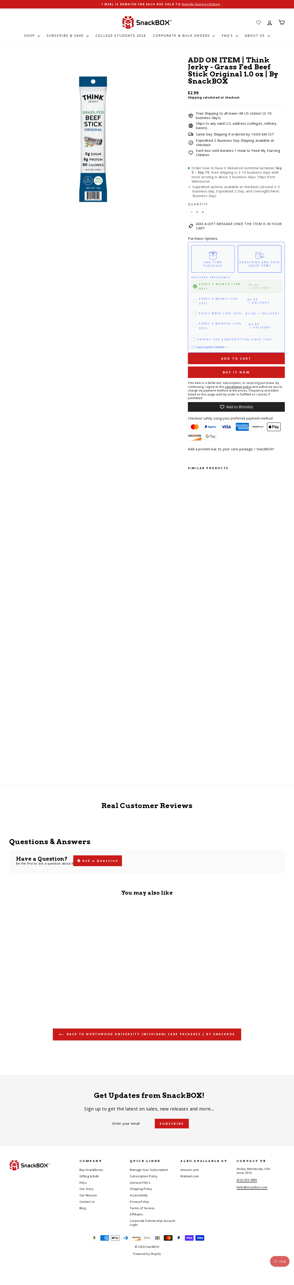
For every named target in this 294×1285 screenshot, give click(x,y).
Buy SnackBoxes (91, 1170)
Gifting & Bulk (89, 1176)
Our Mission (88, 1195)
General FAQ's (140, 1183)
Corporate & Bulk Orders (182, 35)
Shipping (195, 97)
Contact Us (87, 1202)
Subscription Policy (143, 1176)
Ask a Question (100, 861)
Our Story (86, 1189)
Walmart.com (189, 1176)
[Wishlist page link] (258, 22)
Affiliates (136, 1214)
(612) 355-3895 (247, 1180)
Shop (30, 35)
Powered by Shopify (147, 1254)
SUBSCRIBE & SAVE (66, 35)
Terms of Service (142, 1208)
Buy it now (236, 372)
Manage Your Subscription (149, 1170)
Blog (82, 1208)
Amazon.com (189, 1170)
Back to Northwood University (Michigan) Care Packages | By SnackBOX (150, 1034)
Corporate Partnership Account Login (152, 1223)
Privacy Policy (139, 1202)
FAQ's (228, 35)
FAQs (83, 1183)
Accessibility (138, 1195)
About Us (255, 35)
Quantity (198, 204)
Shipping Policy (141, 1189)
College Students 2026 (121, 35)
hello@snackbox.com (252, 1187)
